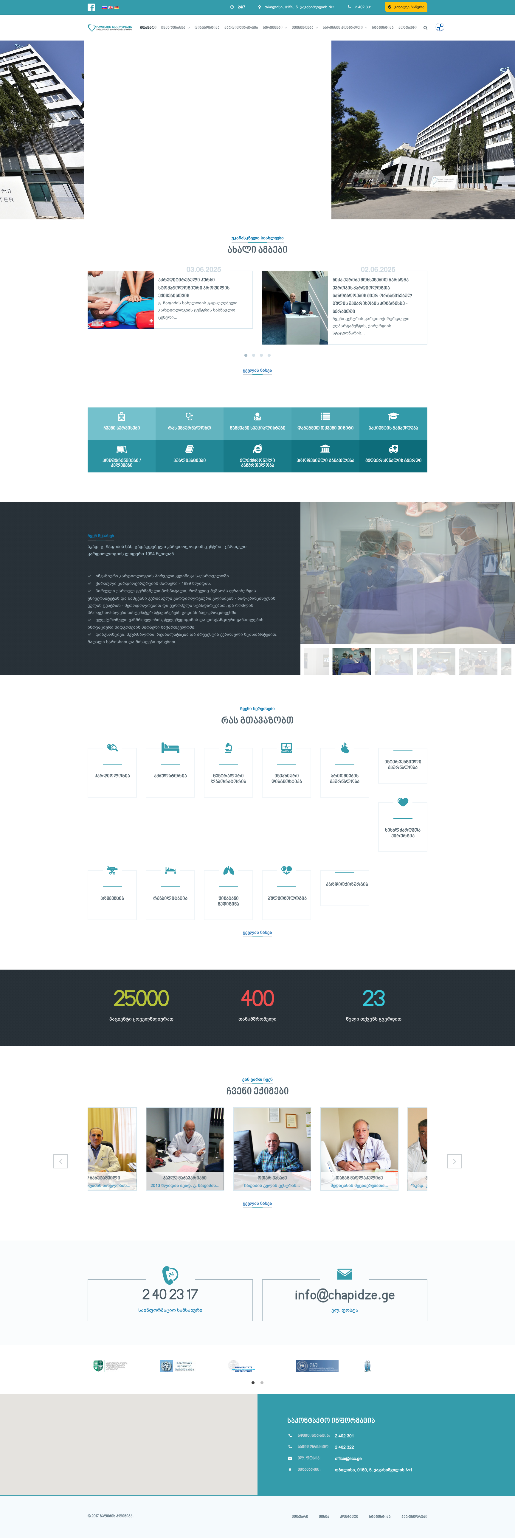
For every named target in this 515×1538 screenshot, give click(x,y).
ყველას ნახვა (257, 370)
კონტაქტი (349, 1517)
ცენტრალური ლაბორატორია (228, 778)
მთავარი (300, 1517)
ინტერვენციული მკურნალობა (402, 764)
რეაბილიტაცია (170, 898)
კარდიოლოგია (112, 776)
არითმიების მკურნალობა (344, 778)
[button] (128, 1441)
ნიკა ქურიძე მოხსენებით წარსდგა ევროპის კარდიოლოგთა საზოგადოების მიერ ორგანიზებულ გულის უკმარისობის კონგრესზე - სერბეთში (372, 295)
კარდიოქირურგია (347, 884)
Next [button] (436, 307)
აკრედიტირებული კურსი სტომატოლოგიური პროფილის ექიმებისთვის (193, 288)
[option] (170, 292)
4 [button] (269, 355)
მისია (324, 1517)
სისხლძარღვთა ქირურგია (403, 833)
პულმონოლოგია (287, 898)
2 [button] (254, 355)
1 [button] (246, 355)
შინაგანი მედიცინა (228, 901)
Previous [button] (79, 307)
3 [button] (261, 355)
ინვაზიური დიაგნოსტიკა (287, 778)
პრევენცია (112, 898)
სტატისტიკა (380, 1517)
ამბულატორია (170, 776)
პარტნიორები (414, 1517)
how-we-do (314, 651)
